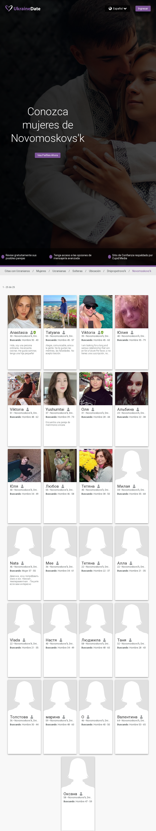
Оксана (70, 794)
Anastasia (19, 332)
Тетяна (88, 486)
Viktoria (88, 332)
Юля (14, 486)
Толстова (19, 717)
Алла (122, 563)
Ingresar (143, 8)
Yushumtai (55, 409)
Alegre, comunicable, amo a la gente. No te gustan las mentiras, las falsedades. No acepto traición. (60, 349)
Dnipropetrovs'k (116, 271)
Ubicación (95, 271)
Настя (51, 640)
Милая (123, 486)
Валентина (127, 717)
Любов (52, 486)
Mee (49, 563)
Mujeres (41, 271)
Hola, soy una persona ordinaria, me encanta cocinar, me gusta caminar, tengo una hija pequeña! (23, 349)
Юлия (122, 332)
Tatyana (53, 332)
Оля (85, 409)
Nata (14, 563)
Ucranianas (59, 271)
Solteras (77, 271)
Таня (121, 640)
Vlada (15, 640)
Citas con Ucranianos (17, 271)
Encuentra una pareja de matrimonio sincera (58, 423)
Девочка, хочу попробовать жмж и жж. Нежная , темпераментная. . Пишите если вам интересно (24, 580)
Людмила (90, 640)
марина (53, 717)
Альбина (125, 409)
